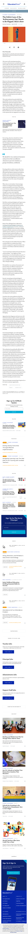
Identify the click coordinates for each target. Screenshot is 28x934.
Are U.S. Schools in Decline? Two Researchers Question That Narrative (12, 771)
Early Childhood (7, 579)
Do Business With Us (21, 911)
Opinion (19, 14)
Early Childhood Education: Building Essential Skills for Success (11, 584)
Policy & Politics (13, 8)
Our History (5, 901)
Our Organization (6, 898)
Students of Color (18, 387)
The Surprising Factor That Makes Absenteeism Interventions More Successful (9, 125)
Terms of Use (19, 931)
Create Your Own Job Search (14, 706)
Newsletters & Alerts (7, 916)
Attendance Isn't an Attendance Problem (12, 611)
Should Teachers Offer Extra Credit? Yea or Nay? (11, 841)
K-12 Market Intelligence (21, 921)
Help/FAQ (18, 901)
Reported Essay (9, 478)
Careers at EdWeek (7, 907)
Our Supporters (6, 905)
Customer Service (20, 903)
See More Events (14, 631)
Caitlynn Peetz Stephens (8, 781)
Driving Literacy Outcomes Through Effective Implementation (11, 447)
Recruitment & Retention (13, 551)
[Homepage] (14, 4)
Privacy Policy (6, 928)
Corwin (19, 622)
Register (5, 594)
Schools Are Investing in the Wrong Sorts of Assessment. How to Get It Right (12, 807)
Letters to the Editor (20, 898)
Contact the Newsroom (21, 905)
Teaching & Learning (22, 8)
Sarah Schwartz (6, 746)
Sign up (14, 532)
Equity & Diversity (7, 502)
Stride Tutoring (14, 465)
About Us (5, 896)
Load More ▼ (14, 856)
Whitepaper (5, 443)
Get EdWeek (5, 911)
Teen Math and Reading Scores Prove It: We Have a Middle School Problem (9, 427)
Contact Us (19, 896)
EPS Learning (14, 452)
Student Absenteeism (12, 607)
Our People (5, 903)
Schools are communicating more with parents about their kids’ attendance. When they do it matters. (12, 130)
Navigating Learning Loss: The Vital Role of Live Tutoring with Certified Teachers (13, 460)
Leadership (7, 8)
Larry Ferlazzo (6, 848)
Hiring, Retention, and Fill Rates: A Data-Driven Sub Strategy (13, 556)
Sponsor (21, 456)
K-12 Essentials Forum (16, 579)
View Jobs (8, 651)
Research (11, 387)
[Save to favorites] (14, 47)
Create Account (14, 872)
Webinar (5, 553)
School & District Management (7, 121)
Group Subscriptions (7, 918)
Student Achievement (9, 14)
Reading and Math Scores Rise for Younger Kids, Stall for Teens (13, 737)
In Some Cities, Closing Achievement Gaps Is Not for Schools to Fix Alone (9, 493)
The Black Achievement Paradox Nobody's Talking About (9, 481)
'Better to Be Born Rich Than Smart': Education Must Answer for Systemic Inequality (9, 506)
